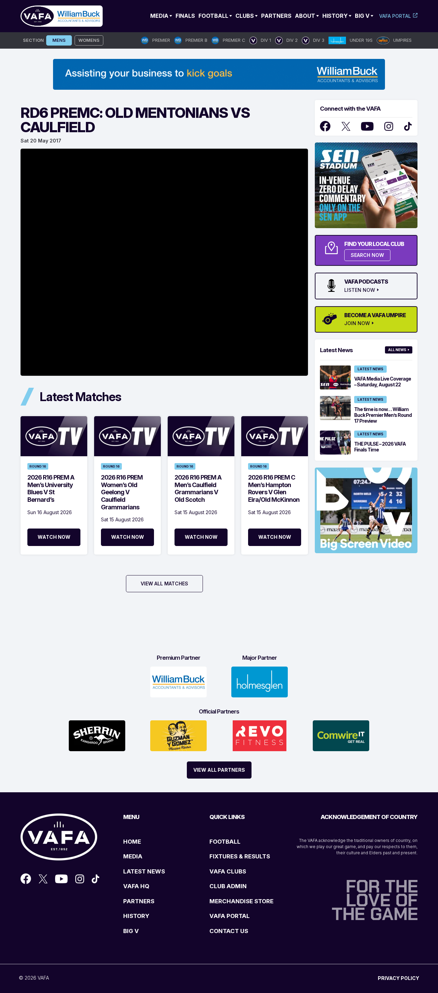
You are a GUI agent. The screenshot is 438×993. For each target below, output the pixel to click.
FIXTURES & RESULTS (239, 856)
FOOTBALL (225, 841)
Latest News (370, 369)
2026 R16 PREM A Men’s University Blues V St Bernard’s (50, 488)
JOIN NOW (357, 323)
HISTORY (136, 916)
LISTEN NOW (359, 290)
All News (397, 350)
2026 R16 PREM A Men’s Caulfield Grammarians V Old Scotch (198, 488)
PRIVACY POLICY (398, 978)
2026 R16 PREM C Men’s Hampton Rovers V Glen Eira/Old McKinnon (273, 488)
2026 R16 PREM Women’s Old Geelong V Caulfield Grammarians (122, 492)
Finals (185, 15)
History (335, 15)
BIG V (131, 931)
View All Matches (164, 583)
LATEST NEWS (144, 871)
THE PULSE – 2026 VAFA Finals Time (380, 446)
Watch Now (54, 537)
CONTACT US (228, 931)
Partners (276, 15)
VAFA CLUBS (227, 871)
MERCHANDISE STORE (241, 901)
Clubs (244, 15)
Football (213, 15)
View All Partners (219, 770)
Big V (362, 15)
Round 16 (37, 466)
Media (159, 15)
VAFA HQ (136, 886)
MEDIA (132, 856)
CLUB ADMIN (228, 886)
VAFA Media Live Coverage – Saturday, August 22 (382, 381)
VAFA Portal (395, 16)
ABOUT (305, 15)
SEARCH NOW (367, 255)
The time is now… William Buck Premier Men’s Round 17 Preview (383, 415)
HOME (132, 841)
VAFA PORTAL (229, 916)
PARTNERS (138, 901)
